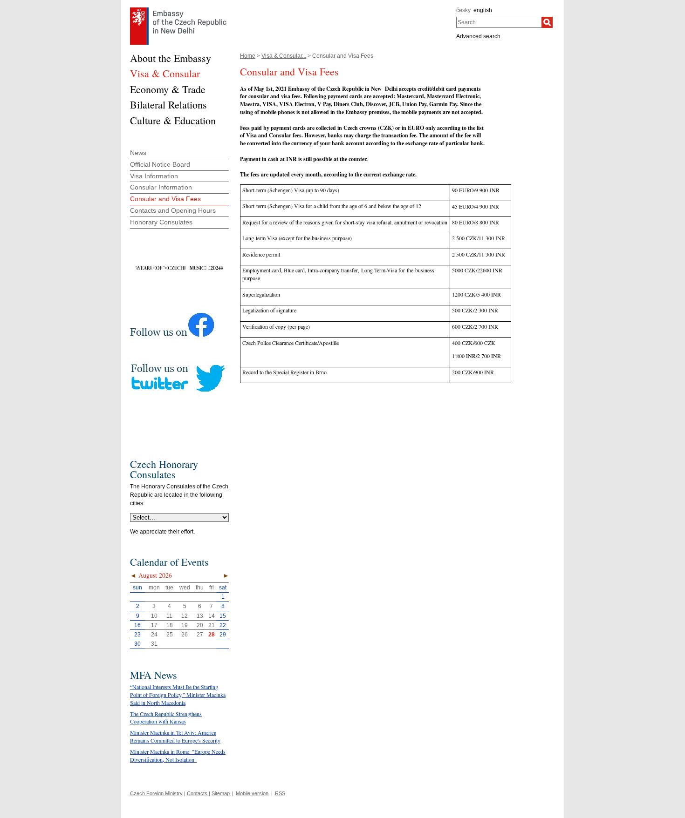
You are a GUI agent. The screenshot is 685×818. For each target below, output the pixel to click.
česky (463, 10)
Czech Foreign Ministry (156, 793)
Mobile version (252, 793)
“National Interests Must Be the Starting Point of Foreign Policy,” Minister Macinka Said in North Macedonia (178, 694)
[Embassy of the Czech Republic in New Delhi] (178, 10)
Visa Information (154, 176)
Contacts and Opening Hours (173, 210)
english (482, 10)
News (138, 152)
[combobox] (498, 22)
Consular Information (161, 187)
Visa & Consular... (283, 56)
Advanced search (478, 36)
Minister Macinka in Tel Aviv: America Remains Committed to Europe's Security (175, 736)
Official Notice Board (160, 164)
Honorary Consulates (161, 222)
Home (247, 56)
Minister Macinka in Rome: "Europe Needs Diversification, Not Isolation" (178, 755)
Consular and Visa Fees (165, 199)
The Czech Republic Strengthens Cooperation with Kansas (166, 717)
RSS (280, 793)
